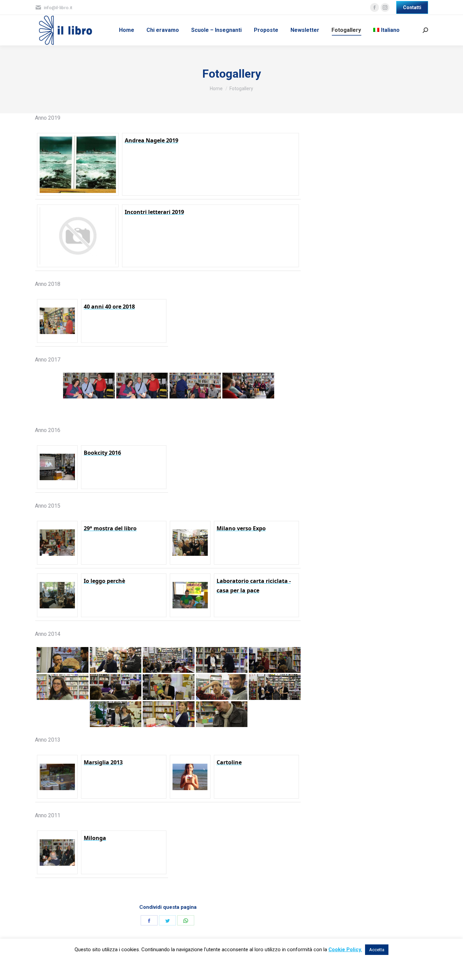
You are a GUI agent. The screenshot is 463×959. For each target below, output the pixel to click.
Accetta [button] (376, 949)
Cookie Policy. (345, 949)
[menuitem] (127, 30)
